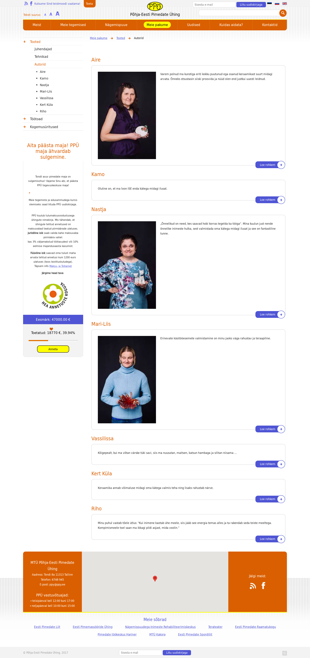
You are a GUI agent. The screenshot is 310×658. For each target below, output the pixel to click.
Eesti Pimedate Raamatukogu (255, 627)
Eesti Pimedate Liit (47, 627)
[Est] (269, 3)
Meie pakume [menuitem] (157, 25)
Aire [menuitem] (43, 72)
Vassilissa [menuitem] (46, 98)
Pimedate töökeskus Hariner (117, 634)
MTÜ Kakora (157, 634)
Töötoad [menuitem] (36, 119)
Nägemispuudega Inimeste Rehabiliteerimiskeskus (160, 627)
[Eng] (284, 3)
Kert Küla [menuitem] (46, 105)
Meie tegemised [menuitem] (73, 25)
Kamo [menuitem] (44, 78)
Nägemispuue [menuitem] (116, 25)
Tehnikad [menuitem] (41, 57)
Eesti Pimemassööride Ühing (93, 627)
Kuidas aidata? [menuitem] (231, 25)
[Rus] (277, 3)
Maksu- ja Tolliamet (60, 266)
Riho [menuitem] (43, 111)
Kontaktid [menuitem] (270, 25)
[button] (155, 579)
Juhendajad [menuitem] (43, 49)
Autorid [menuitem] (40, 64)
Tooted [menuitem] (35, 42)
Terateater (215, 627)
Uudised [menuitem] (193, 25)
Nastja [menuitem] (44, 85)
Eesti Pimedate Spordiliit (195, 634)
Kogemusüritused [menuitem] (44, 127)
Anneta (53, 349)
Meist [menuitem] (37, 25)
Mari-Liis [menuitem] (46, 91)
